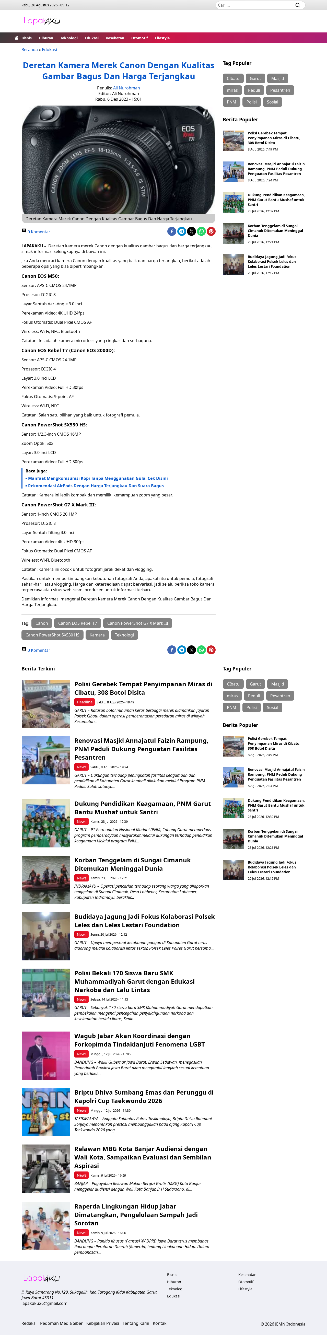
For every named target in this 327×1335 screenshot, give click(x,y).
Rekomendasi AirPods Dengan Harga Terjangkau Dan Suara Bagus (96, 486)
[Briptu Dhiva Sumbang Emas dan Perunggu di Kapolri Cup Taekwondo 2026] (46, 1112)
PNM (231, 102)
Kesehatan (115, 38)
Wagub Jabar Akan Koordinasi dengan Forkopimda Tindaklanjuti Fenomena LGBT (139, 1039)
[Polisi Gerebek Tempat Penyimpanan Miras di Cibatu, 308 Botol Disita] (233, 141)
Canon (42, 623)
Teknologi (69, 38)
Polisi (252, 102)
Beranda (29, 49)
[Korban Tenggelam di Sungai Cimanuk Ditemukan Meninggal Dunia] (233, 233)
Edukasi (92, 38)
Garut (255, 78)
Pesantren (280, 90)
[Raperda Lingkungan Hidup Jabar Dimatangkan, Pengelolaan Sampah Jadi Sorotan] (46, 1226)
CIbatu (233, 78)
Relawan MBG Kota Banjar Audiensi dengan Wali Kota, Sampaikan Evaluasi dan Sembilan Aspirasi (142, 1157)
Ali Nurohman (126, 88)
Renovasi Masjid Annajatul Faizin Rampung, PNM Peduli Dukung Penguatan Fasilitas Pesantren (276, 168)
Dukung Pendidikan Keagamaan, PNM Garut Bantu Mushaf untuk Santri (276, 199)
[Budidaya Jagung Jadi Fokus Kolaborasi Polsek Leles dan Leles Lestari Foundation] (233, 264)
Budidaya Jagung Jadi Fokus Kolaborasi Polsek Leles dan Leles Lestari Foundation (272, 261)
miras (232, 90)
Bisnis (26, 38)
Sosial (272, 102)
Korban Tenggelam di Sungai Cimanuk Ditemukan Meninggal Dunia (275, 230)
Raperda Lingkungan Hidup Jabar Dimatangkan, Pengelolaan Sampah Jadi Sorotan (136, 1214)
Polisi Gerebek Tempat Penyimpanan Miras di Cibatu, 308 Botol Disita (274, 138)
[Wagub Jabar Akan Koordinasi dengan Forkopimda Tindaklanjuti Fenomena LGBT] (46, 1055)
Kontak (160, 1323)
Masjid (277, 78)
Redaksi (29, 1323)
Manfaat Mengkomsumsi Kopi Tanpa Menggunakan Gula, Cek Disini (98, 478)
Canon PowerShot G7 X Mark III (137, 623)
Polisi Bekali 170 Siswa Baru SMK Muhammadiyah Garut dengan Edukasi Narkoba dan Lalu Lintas (134, 981)
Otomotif (139, 38)
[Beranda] (16, 37)
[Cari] (297, 5)
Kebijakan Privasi (102, 1323)
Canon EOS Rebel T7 (77, 623)
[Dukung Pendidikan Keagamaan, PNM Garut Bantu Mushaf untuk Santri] (233, 202)
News (81, 766)
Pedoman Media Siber (61, 1323)
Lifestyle (162, 38)
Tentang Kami (136, 1323)
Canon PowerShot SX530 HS (52, 635)
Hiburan (46, 38)
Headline (84, 702)
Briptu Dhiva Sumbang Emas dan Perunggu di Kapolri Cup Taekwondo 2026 (144, 1096)
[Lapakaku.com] (42, 21)
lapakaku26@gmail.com (44, 1303)
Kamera (97, 635)
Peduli (254, 90)
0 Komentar (38, 232)
